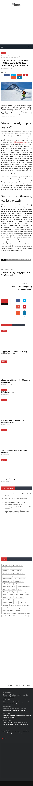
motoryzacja (11, 589)
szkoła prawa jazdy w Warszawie (20, 605)
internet (18, 570)
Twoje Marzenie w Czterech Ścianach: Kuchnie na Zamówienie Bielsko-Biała (17, 512)
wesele (18, 610)
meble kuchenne (7, 581)
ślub (26, 616)
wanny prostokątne (8, 610)
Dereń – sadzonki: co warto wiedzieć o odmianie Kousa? (16, 537)
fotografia (5, 570)
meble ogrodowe (7, 584)
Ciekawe (4, 53)
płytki (4, 594)
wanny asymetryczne (22, 608)
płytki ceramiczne (13, 594)
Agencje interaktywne (9, 479)
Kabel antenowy (7, 392)
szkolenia (5, 605)
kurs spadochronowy (8, 573)
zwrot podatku (7, 616)
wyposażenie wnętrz (24, 613)
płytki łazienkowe (7, 597)
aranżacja (19, 565)
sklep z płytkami (19, 600)
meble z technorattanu (9, 586)
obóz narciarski (11, 259)
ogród (19, 589)
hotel (12, 570)
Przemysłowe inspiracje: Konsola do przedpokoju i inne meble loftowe (15, 503)
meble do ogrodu (7, 578)
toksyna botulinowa (8, 608)
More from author (18, 325)
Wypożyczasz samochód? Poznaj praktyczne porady (14, 353)
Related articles (7, 325)
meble (17, 576)
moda (4, 589)
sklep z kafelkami (7, 600)
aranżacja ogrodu (7, 568)
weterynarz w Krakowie (9, 613)
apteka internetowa (8, 565)
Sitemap (3, 738)
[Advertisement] (16, 24)
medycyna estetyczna (24, 586)
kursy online (20, 573)
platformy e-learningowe (9, 592)
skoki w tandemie (7, 602)
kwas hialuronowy (8, 576)
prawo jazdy (22, 592)
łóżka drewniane (18, 616)
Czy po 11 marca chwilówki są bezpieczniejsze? (12, 421)
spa (16, 602)
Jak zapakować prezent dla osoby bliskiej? (14, 451)
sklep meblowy (19, 597)
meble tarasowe (19, 584)
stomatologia (23, 602)
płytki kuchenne (24, 594)
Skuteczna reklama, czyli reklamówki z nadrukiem (16, 381)
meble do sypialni (20, 578)
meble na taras (19, 581)
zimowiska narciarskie (24, 259)
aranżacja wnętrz (20, 568)
